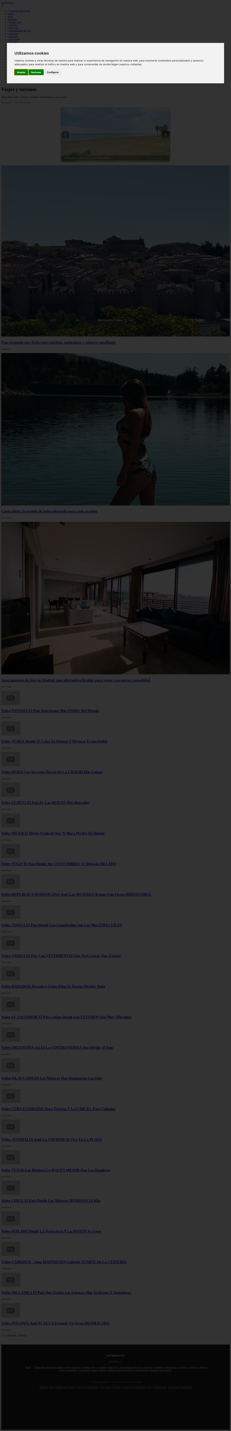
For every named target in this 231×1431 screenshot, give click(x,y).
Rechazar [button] (36, 72)
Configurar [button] (53, 72)
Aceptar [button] (21, 72)
